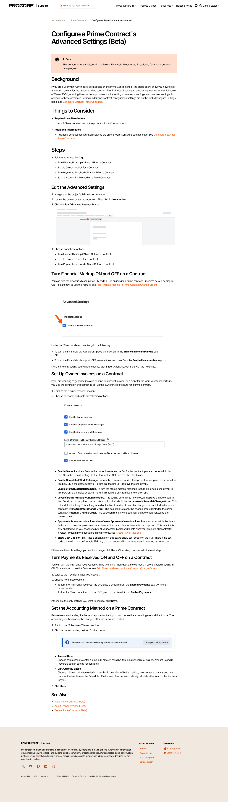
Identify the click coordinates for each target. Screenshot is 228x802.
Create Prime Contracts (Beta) (71, 710)
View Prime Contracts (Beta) (70, 701)
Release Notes (184, 5)
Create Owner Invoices (128, 532)
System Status (146, 753)
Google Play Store (174, 753)
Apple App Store (173, 748)
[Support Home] (32, 5)
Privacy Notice (62, 776)
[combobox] (77, 5)
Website (143, 749)
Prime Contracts (78, 20)
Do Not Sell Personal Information (102, 776)
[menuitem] (126, 5)
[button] (126, 5)
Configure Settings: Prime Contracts (82, 101)
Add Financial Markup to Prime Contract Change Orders (127, 284)
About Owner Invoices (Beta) (70, 705)
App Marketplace (147, 757)
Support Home (58, 20)
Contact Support (146, 762)
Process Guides (148, 5)
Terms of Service (79, 776)
